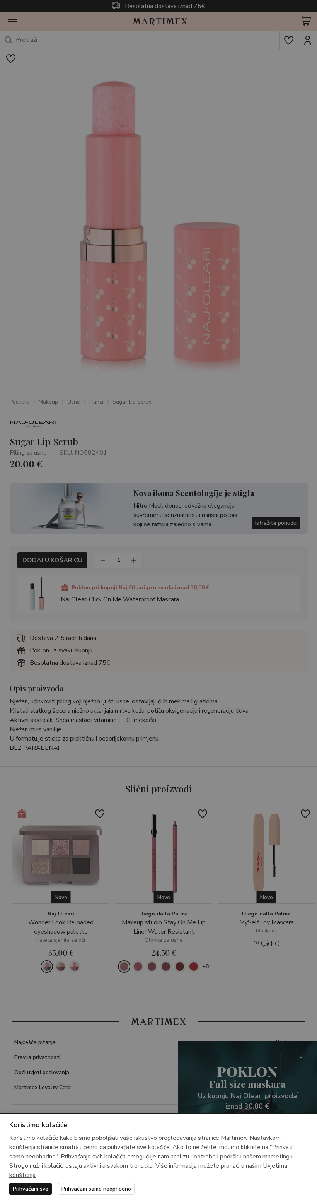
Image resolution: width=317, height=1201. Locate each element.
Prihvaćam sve (30, 1188)
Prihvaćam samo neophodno (96, 1188)
